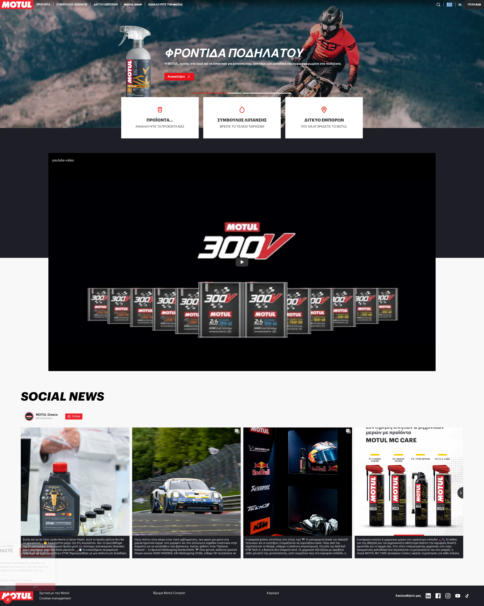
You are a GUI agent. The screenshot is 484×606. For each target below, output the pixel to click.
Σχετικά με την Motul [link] (54, 593)
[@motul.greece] (29, 416)
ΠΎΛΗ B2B (474, 4)
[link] (133, 4)
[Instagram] (448, 595)
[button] (7, 599)
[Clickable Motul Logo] (16, 4)
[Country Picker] (449, 4)
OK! (63, 586)
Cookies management (55, 598)
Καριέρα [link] (273, 593)
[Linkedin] (428, 595)
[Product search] (438, 4)
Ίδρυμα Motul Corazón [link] (169, 593)
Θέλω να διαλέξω (23, 586)
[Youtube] (457, 595)
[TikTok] (467, 596)
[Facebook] (438, 595)
